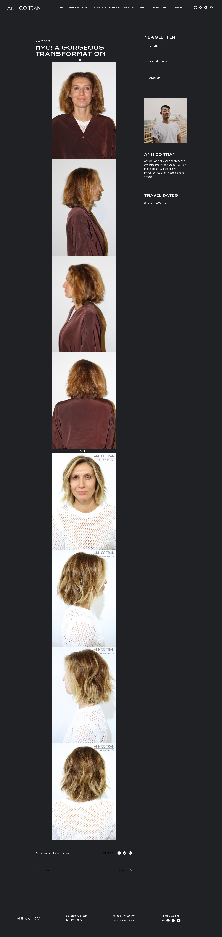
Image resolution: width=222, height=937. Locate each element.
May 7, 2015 (42, 41)
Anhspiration (43, 853)
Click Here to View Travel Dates (160, 203)
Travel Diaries (61, 853)
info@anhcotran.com (76, 915)
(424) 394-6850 (73, 919)
